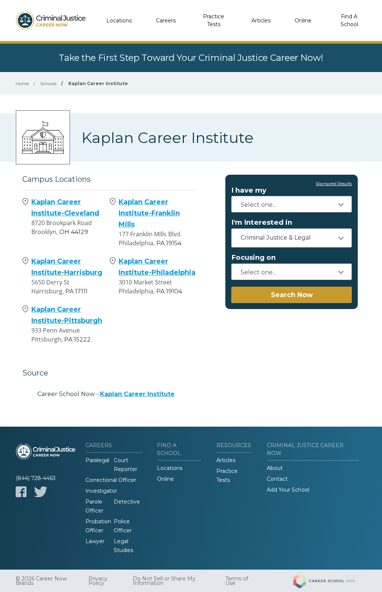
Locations (119, 20)
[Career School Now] (329, 580)
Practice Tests (213, 20)
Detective (127, 501)
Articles (260, 20)
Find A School (349, 20)
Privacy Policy (97, 580)
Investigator (101, 490)
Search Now (292, 295)
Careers (166, 20)
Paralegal (97, 460)
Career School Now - (106, 394)
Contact (277, 479)
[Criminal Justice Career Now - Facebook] (21, 491)
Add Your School (288, 489)
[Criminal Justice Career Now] (51, 20)
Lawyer (94, 541)
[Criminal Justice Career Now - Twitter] (40, 491)
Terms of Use (236, 580)
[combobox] (291, 204)
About (275, 468)
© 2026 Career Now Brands (41, 580)
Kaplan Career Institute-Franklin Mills (149, 213)
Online (303, 20)
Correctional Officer (110, 480)
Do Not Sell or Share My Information (164, 580)
